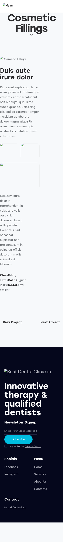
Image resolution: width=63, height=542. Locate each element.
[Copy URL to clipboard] (9, 302)
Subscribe (18, 439)
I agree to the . (25, 446)
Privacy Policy (33, 446)
